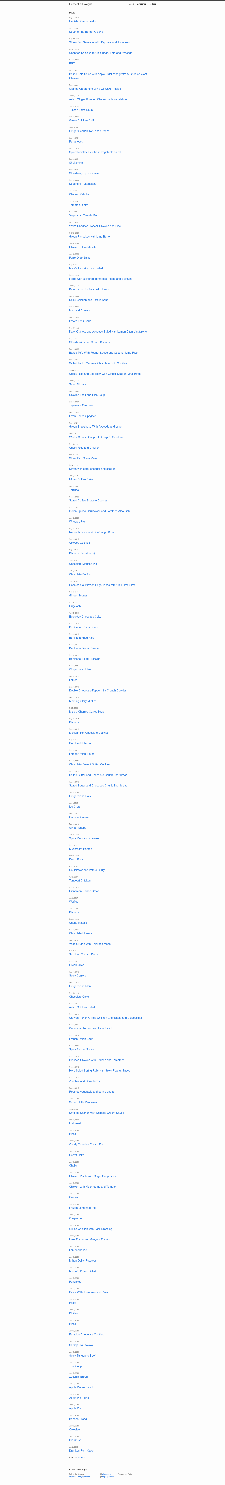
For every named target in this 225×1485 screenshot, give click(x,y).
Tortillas (74, 490)
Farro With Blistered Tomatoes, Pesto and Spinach (100, 278)
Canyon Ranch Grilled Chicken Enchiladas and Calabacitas (105, 1017)
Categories (141, 3)
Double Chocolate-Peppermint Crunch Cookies (98, 690)
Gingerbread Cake (80, 796)
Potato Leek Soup (80, 321)
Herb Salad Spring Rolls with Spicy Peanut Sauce (99, 1070)
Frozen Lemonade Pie (82, 1207)
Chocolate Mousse (80, 933)
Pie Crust (75, 1440)
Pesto (72, 1302)
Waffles (73, 901)
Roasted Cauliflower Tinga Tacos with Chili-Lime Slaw (102, 585)
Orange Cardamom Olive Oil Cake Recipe (95, 88)
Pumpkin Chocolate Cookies (86, 1334)
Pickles (73, 1313)
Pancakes (75, 1281)
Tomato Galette (78, 205)
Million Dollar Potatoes (83, 1260)
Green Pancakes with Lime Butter (90, 236)
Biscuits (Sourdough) (82, 553)
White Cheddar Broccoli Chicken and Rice (95, 226)
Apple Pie (75, 1408)
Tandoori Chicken (80, 880)
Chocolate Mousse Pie (83, 564)
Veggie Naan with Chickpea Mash (90, 944)
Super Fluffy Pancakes (83, 1102)
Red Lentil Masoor (80, 743)
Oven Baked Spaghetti (83, 416)
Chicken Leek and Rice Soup (87, 395)
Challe (73, 1165)
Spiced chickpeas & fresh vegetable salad (95, 152)
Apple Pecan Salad (81, 1387)
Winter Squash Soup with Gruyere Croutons (96, 437)
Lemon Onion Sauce (81, 754)
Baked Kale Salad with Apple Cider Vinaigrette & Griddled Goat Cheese (108, 76)
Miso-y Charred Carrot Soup (86, 711)
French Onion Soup (81, 1039)
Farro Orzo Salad (79, 257)
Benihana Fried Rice (81, 637)
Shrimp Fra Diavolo (81, 1345)
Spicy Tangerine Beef (82, 1355)
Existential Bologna (80, 4)
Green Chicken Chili (81, 120)
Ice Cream (75, 806)
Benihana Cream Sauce (84, 627)
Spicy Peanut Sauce (81, 1049)
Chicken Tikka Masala (82, 247)
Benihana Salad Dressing (84, 659)
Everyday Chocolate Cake (85, 616)
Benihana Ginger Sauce (84, 648)
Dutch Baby (76, 859)
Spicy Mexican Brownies (84, 838)
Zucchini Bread (78, 1376)
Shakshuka (76, 162)
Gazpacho (75, 1218)
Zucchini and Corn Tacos (84, 1081)
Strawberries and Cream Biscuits (89, 342)
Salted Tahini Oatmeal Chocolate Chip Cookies (98, 363)
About (131, 3)
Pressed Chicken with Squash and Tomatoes (96, 1060)
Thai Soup (75, 1366)
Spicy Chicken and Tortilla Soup (88, 300)
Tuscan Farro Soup (81, 110)
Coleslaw (74, 1429)
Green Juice (76, 965)
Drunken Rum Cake (81, 1450)
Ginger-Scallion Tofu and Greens (89, 131)
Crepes (73, 1197)
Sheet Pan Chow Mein (83, 458)
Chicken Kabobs (79, 194)
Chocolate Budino (80, 574)
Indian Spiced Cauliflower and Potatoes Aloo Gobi (99, 511)
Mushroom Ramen (80, 849)
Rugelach (75, 606)
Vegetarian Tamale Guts (84, 215)
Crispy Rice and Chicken (84, 447)
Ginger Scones (78, 595)
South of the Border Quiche (86, 31)
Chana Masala (78, 922)
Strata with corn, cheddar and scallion (92, 468)
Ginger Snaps (77, 827)
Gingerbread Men (80, 669)
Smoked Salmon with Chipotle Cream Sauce (96, 1112)
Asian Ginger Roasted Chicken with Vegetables (98, 99)
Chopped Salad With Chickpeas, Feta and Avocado (100, 53)
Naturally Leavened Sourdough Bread (92, 532)
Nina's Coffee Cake (81, 479)
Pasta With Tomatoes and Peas (88, 1292)
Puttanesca (76, 141)
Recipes (152, 3)
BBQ (72, 63)
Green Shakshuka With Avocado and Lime (95, 426)
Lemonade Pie (78, 1250)
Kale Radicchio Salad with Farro (89, 289)
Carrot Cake (76, 1155)
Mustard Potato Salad (82, 1271)
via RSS (81, 1457)
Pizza (72, 1134)
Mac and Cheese (79, 310)
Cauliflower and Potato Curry (87, 870)
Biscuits (74, 722)
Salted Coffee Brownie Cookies (88, 500)
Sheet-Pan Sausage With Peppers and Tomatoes (99, 42)
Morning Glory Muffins (82, 701)
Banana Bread (78, 1419)
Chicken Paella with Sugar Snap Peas (92, 1176)
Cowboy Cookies (79, 542)
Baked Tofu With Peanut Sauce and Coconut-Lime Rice (103, 352)
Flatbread (75, 1123)
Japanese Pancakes (81, 405)
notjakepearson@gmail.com (80, 1476)
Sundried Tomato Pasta (83, 954)
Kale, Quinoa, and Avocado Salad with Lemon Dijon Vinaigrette (108, 331)
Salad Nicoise (77, 384)
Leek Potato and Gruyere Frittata (89, 1239)
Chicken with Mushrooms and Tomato (92, 1186)
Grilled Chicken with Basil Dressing (90, 1229)
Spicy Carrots (77, 975)
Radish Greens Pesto (82, 21)
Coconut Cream (79, 817)
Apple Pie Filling (79, 1398)
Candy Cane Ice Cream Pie (86, 1144)
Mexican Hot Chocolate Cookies (89, 732)
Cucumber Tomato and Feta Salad (90, 1028)
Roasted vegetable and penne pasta (91, 1091)
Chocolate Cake (79, 996)
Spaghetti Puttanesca (82, 183)
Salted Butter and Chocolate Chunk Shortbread (98, 775)
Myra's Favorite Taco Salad (86, 268)
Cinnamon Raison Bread (84, 891)
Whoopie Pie (77, 521)
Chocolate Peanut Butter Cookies (89, 764)
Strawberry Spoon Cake (84, 173)
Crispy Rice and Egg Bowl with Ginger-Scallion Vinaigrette (105, 373)
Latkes (73, 680)
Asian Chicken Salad (82, 1007)
